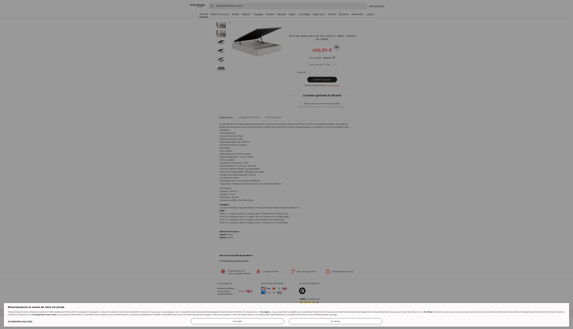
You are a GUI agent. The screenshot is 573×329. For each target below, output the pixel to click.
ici (335, 314)
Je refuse (335, 321)
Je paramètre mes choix (20, 321)
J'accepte (237, 321)
